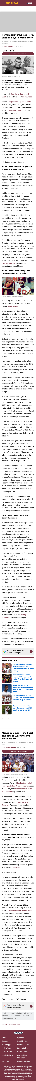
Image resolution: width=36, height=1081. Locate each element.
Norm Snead (27, 97)
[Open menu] (3, 3)
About (4, 1037)
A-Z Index (5, 1061)
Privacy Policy (22, 1048)
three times (15, 868)
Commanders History (14, 719)
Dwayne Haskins (8, 263)
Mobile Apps (6, 1045)
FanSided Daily (23, 1045)
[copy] (13, 50)
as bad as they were (14, 110)
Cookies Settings (23, 1061)
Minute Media (11, 1066)
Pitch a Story (6, 1048)
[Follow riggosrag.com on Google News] (31, 651)
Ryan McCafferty (10, 748)
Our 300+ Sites (22, 1041)
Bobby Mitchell (13, 306)
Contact (5, 1041)
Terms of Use (7, 1052)
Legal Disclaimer (8, 1055)
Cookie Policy (22, 1052)
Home (4, 719)
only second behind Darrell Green (19, 911)
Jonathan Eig (9, 47)
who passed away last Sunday (19, 102)
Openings (20, 1037)
